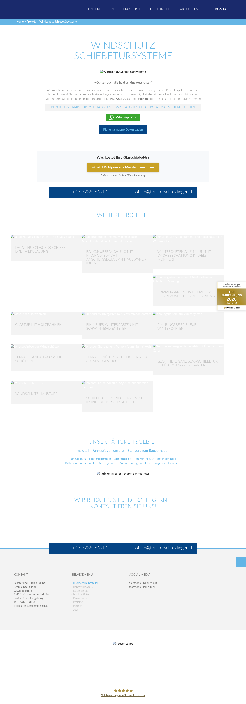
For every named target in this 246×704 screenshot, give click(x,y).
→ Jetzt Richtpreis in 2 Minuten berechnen (123, 167)
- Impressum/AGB (82, 587)
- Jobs (75, 609)
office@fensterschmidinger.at (31, 606)
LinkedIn (149, 595)
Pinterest (140, 603)
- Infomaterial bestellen (85, 583)
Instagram (149, 603)
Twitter (140, 595)
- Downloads (79, 598)
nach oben (241, 562)
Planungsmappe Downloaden (123, 129)
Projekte (31, 21)
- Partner (76, 606)
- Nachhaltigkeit (80, 594)
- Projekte (77, 602)
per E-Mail (117, 463)
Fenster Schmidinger (29, 9)
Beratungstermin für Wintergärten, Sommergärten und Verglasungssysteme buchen (123, 107)
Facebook (132, 595)
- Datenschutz (79, 591)
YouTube (132, 603)
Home (20, 21)
